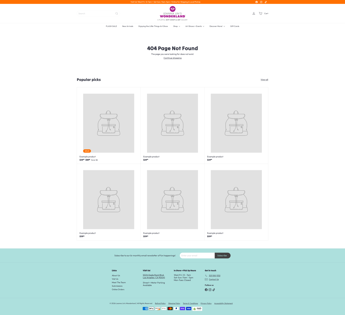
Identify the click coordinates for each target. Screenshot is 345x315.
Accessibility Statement (223, 303)
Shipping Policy (174, 303)
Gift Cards (234, 26)
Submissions (117, 286)
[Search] (116, 13)
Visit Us (115, 279)
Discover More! (216, 26)
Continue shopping (173, 58)
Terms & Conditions (190, 303)
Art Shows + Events (193, 26)
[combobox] (98, 13)
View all (264, 79)
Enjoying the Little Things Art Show (153, 26)
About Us (116, 275)
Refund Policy (160, 303)
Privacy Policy (206, 303)
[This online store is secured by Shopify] (197, 309)
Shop (175, 26)
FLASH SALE (111, 26)
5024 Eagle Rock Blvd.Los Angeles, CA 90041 (154, 276)
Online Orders (118, 289)
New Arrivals (127, 26)
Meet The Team (119, 282)
